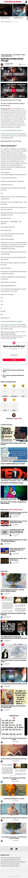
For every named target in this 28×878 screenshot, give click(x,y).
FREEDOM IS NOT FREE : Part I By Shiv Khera (18, 559)
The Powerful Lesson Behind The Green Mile (5, 18)
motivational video (7, 336)
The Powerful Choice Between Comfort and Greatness (13, 862)
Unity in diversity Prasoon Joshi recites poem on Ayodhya (17, 550)
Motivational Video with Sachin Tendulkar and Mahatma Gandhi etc (17, 531)
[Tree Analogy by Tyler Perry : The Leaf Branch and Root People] (14, 580)
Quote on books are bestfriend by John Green (14, 759)
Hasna (23, 439)
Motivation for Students (9, 334)
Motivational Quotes (6, 460)
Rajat (10, 461)
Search (26, 870)
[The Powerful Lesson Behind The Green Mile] (6, 10)
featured (13, 333)
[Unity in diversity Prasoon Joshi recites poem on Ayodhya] (5, 550)
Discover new (5, 333)
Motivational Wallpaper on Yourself (14, 798)
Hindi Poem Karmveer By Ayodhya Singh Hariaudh (13, 614)
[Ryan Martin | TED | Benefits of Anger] (14, 473)
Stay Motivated (6, 337)
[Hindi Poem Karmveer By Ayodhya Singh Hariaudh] (14, 604)
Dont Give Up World (12, 1)
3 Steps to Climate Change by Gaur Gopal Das (14, 818)
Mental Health (5, 457)
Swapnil (24, 480)
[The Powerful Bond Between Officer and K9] (19, 10)
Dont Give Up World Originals (8, 458)
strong (20, 337)
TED (2, 479)
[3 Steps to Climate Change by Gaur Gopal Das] (14, 809)
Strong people (6, 338)
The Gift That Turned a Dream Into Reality (10, 864)
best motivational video (8, 332)
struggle (13, 338)
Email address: (14, 355)
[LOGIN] (26, 1)
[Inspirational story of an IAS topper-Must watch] (5, 523)
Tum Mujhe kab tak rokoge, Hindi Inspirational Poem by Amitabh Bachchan (14, 637)
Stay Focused (23, 336)
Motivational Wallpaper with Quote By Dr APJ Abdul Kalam (13, 706)
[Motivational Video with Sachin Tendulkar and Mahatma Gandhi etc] (5, 532)
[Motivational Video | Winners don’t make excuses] (14, 434)
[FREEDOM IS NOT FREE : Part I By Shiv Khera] (5, 561)
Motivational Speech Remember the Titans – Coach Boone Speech (14, 540)
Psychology (4, 461)
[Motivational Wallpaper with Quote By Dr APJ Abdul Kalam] (14, 697)
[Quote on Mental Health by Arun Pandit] (14, 454)
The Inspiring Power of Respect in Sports (10, 866)
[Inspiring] (5, 574)
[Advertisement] (14, 39)
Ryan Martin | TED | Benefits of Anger (12, 483)
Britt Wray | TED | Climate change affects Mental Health (13, 502)
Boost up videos (21, 332)
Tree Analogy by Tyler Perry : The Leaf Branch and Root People (12, 590)
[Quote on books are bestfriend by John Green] (14, 750)
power (15, 336)
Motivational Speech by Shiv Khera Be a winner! (18, 513)
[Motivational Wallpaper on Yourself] (14, 790)
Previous (0, 11)
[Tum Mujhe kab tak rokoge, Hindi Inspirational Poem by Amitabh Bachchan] (14, 627)
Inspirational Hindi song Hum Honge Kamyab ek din (14, 738)
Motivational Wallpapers (20, 460)
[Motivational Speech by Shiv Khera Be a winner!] (5, 514)
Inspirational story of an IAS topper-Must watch (18, 521)
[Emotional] (5, 597)
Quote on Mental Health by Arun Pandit (13, 464)
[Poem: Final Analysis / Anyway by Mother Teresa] (14, 651)
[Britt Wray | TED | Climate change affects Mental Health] (14, 493)
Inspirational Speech (6, 441)
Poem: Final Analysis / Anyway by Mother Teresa (13, 661)
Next (27, 11)
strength (14, 337)
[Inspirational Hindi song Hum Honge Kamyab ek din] (14, 726)
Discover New (16, 439)
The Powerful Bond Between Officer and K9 (19, 18)
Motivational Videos (6, 439)
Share (2, 68)
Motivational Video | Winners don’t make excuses (13, 443)
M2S (9, 109)
